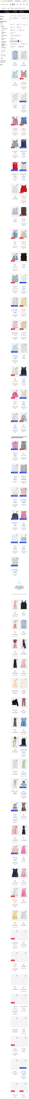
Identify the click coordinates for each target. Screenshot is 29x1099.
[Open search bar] (15, 8)
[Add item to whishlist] (17, 52)
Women (3, 4)
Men (7, 4)
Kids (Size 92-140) (21, 15)
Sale (18, 24)
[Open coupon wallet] (14, 4)
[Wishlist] (24, 4)
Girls (15, 15)
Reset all (21, 46)
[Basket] (27, 4)
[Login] (17, 4)
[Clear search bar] (26, 8)
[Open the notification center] (20, 4)
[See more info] (15, 67)
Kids (11, 4)
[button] (17, 18)
